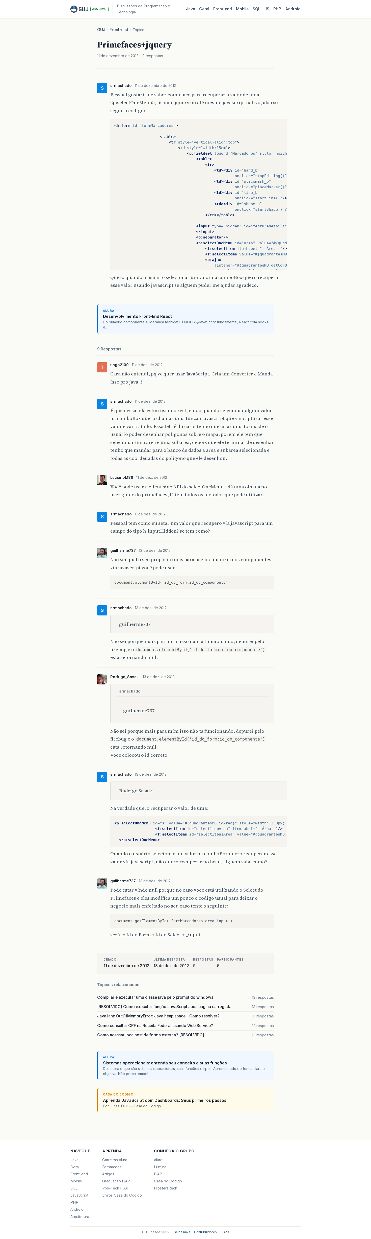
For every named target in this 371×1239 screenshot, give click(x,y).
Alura (158, 1160)
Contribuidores (205, 1232)
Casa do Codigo (168, 1181)
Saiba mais (182, 1232)
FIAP (158, 1174)
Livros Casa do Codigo (122, 1195)
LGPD (225, 1232)
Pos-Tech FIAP (115, 1188)
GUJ (101, 29)
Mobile (242, 9)
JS (266, 9)
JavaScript (79, 1195)
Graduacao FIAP (116, 1181)
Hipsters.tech (165, 1188)
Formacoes (112, 1167)
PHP (277, 9)
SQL (256, 9)
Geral (204, 9)
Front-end (119, 29)
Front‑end (222, 9)
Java (190, 9)
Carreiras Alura (114, 1160)
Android (293, 9)
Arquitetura (79, 1216)
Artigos (108, 1174)
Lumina (160, 1167)
